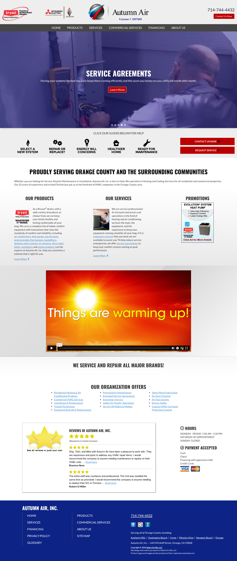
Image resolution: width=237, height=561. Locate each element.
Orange (219, 537)
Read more (91, 462)
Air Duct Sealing (160, 399)
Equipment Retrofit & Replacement (72, 409)
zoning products (46, 246)
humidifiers (50, 239)
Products (75, 27)
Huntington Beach (157, 537)
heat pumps (38, 236)
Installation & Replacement (68, 402)
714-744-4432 (141, 515)
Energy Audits (159, 402)
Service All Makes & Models (118, 406)
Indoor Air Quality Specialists (118, 402)
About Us (178, 27)
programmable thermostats (28, 239)
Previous (3, 80)
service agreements (127, 243)
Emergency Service (113, 399)
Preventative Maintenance (117, 392)
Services (95, 27)
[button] (183, 222)
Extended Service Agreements (119, 396)
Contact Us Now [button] (224, 16)
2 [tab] (116, 125)
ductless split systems (26, 243)
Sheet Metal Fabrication (165, 392)
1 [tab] (112, 125)
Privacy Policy (38, 536)
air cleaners (45, 243)
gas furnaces (51, 236)
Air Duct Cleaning (161, 396)
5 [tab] (125, 125)
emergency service (103, 236)
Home (56, 27)
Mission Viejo (186, 537)
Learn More (20, 258)
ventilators (27, 246)
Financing (156, 27)
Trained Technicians (64, 406)
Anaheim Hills (138, 537)
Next (233, 80)
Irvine (173, 537)
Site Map (83, 536)
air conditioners (22, 236)
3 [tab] (119, 125)
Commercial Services (125, 27)
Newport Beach (204, 537)
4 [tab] (122, 125)
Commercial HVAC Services (68, 399)
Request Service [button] (206, 150)
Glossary (34, 542)
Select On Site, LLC (154, 547)
